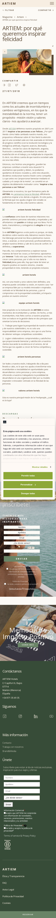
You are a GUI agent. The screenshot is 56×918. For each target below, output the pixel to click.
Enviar (22, 558)
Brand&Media (9, 751)
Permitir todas (28, 475)
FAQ (4, 882)
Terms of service (15, 589)
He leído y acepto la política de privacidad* (22, 584)
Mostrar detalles (40, 467)
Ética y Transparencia (13, 876)
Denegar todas (28, 493)
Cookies (6, 903)
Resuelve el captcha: (18, 548)
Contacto (6, 742)
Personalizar (26, 484)
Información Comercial (14, 810)
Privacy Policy (29, 589)
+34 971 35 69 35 (10, 697)
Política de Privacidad (21, 581)
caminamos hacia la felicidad (26, 194)
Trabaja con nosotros (13, 746)
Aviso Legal (8, 889)
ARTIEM (12, 128)
